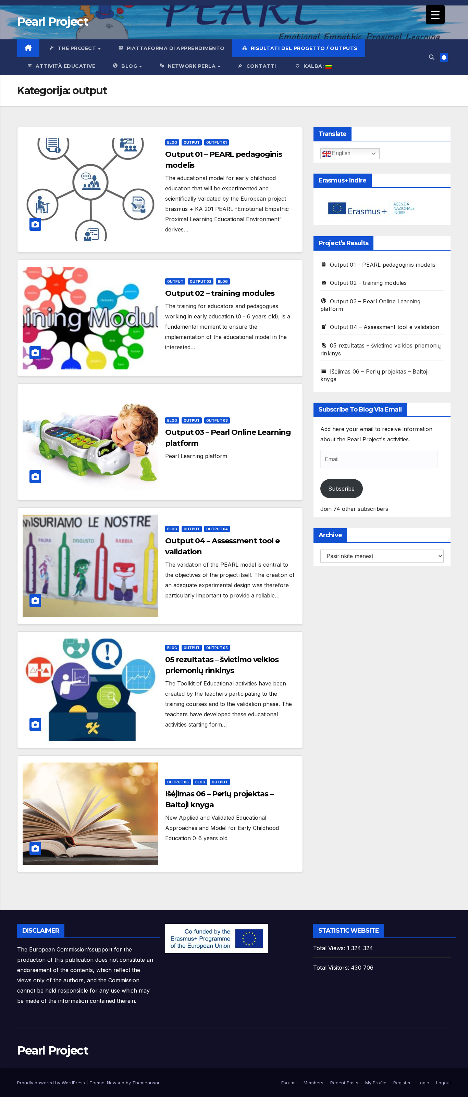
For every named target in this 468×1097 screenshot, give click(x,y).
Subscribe (341, 488)
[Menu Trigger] (435, 14)
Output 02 (200, 281)
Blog (130, 66)
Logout (443, 1082)
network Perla (192, 66)
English (340, 153)
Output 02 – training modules (219, 293)
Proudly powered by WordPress (51, 1082)
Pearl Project (52, 21)
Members (313, 1082)
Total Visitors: (332, 967)
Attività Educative (65, 66)
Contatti (261, 66)
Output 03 (217, 420)
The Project (78, 48)
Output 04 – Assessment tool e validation (384, 327)
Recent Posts (344, 1082)
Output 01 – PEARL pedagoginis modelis (382, 264)
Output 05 (217, 648)
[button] (431, 57)
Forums (289, 1082)
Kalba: (314, 66)
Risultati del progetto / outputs (304, 48)
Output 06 (178, 782)
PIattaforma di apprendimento (176, 48)
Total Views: (330, 948)
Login (423, 1082)
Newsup (115, 1082)
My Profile (375, 1082)
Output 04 (217, 529)
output (192, 142)
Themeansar (145, 1082)
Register (402, 1082)
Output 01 (216, 142)
